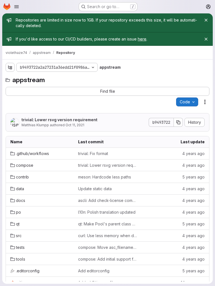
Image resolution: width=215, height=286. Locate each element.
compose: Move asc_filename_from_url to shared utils (107, 247)
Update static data (95, 188)
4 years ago (193, 153)
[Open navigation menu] (16, 6)
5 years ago (193, 177)
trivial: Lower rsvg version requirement (59, 119)
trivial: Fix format (93, 153)
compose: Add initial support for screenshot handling (107, 259)
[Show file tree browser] (10, 67)
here (142, 39)
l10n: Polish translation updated (106, 212)
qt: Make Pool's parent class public (107, 223)
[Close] (206, 20)
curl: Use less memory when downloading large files (107, 235)
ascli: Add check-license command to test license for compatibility (107, 200)
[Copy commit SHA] (178, 122)
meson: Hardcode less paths (104, 177)
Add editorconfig (93, 270)
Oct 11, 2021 (75, 125)
